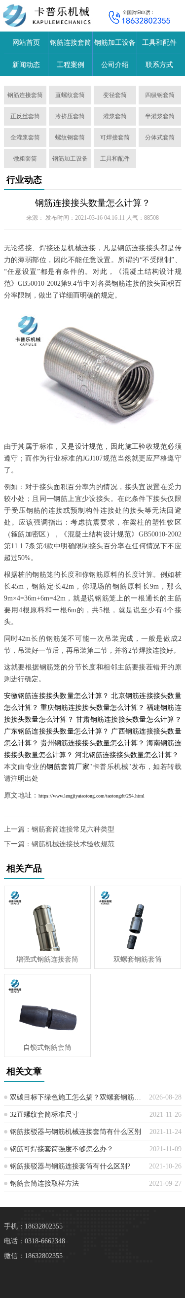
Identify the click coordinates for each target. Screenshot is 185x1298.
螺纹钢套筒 (70, 137)
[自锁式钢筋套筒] (47, 1006)
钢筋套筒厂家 (67, 766)
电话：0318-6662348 (34, 1241)
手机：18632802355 (33, 1226)
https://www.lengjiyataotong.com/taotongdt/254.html (91, 796)
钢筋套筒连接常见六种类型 (73, 829)
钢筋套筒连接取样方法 (44, 1183)
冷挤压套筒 (70, 116)
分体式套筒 (160, 137)
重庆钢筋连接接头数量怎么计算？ (92, 707)
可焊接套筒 (115, 137)
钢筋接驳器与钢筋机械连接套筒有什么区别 (75, 1131)
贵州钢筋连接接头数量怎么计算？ (92, 743)
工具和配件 (159, 42)
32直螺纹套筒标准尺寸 (44, 1114)
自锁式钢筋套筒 (47, 1047)
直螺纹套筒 (70, 95)
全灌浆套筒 (25, 137)
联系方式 (159, 64)
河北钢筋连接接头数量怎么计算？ (127, 755)
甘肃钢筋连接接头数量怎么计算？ (128, 719)
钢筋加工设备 (115, 42)
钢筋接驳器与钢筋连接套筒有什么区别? (70, 1166)
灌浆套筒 (115, 116)
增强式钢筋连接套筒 (47, 959)
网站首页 (26, 42)
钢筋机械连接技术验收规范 (73, 844)
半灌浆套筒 (160, 116)
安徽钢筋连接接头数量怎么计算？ (57, 695)
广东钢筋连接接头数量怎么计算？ (57, 731)
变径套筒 (115, 95)
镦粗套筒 (25, 158)
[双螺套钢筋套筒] (138, 918)
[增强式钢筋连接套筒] (47, 918)
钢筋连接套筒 (70, 42)
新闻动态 (26, 64)
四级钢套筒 (160, 95)
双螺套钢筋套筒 (137, 959)
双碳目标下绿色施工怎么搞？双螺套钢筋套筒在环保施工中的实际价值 (76, 1097)
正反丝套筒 (25, 116)
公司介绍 (115, 64)
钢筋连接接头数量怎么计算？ (92, 203)
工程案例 (70, 64)
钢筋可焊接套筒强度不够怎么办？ (61, 1149)
